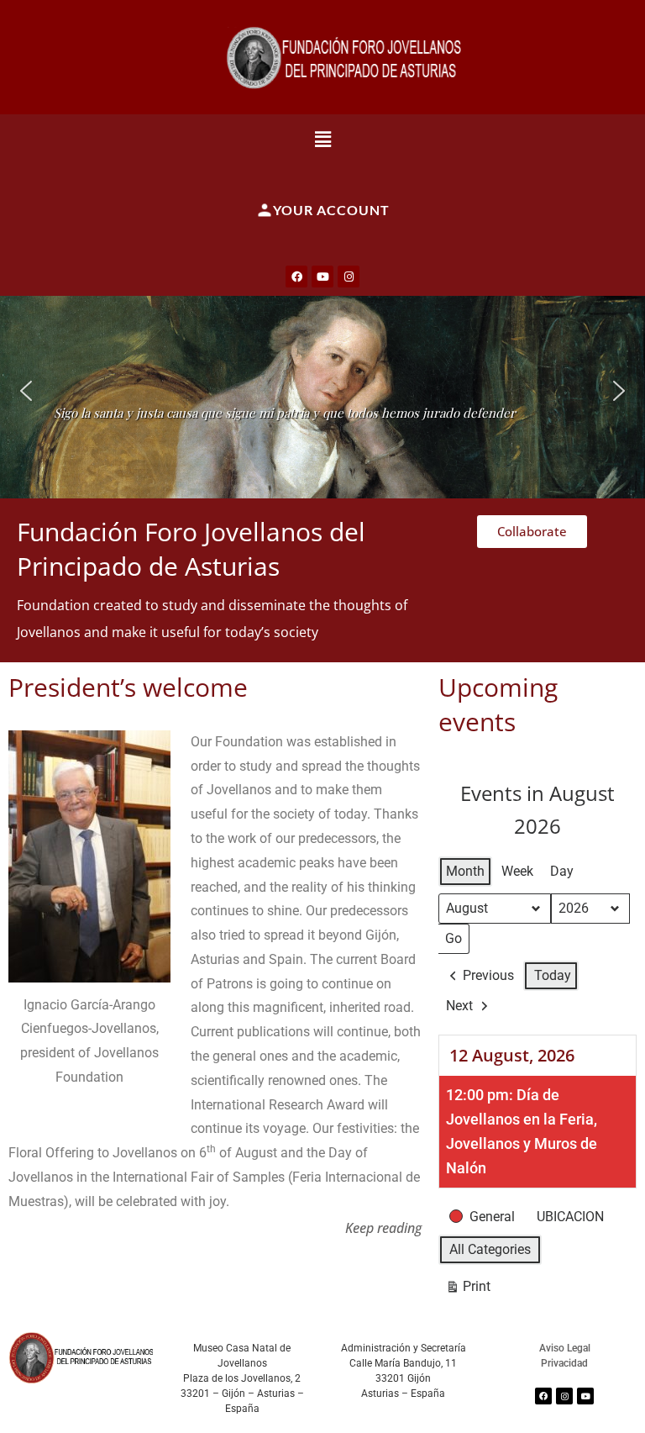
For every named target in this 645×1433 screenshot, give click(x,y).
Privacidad (564, 1363)
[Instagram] (348, 276)
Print (467, 1290)
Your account (331, 210)
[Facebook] (296, 276)
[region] (322, 390)
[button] (323, 139)
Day (562, 871)
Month (465, 871)
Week (517, 871)
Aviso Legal (564, 1348)
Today (552, 975)
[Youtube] (322, 276)
